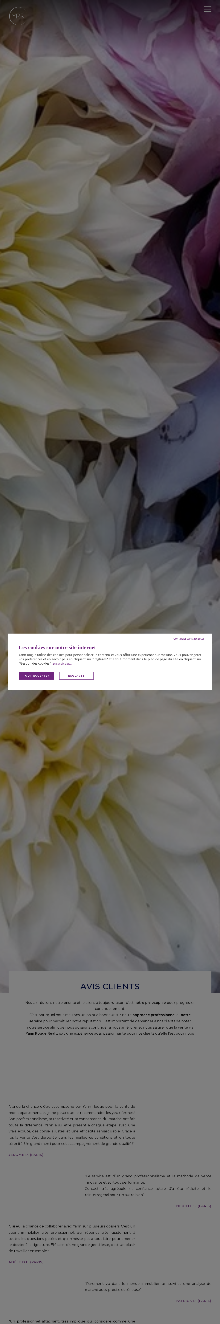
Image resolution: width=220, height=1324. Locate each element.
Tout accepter (36, 675)
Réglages (76, 675)
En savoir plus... (62, 663)
